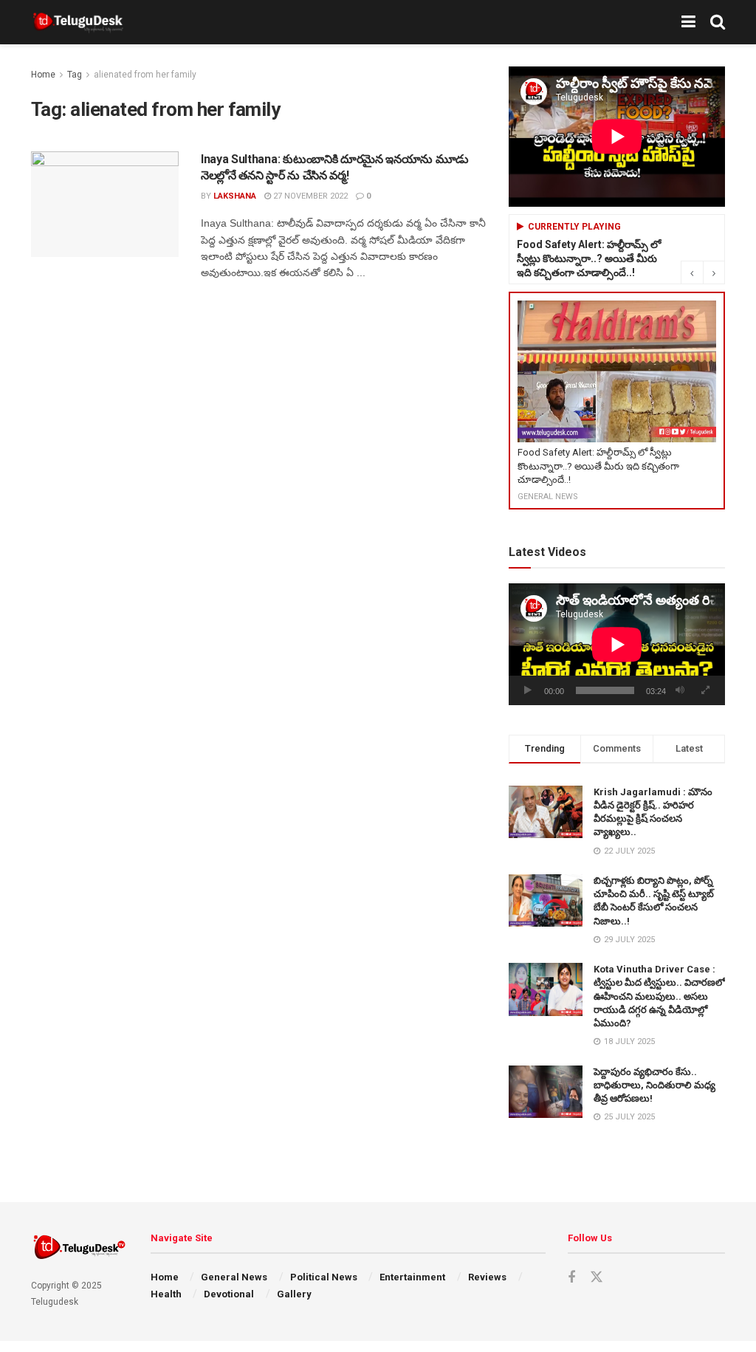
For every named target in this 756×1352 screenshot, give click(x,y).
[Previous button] (692, 272)
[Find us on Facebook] (571, 1277)
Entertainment (412, 1277)
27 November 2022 (309, 196)
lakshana (234, 196)
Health (166, 1294)
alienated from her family (145, 74)
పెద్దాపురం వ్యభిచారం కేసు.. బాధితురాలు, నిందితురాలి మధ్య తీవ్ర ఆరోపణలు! (654, 1085)
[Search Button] (717, 22)
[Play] (527, 690)
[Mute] (680, 690)
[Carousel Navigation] (703, 272)
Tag (74, 74)
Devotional (229, 1294)
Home (43, 74)
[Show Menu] (688, 22)
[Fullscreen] (705, 690)
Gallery (294, 1294)
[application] (617, 644)
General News (234, 1277)
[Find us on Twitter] (596, 1277)
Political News (323, 1277)
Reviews (487, 1277)
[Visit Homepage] (78, 22)
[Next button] (714, 272)
